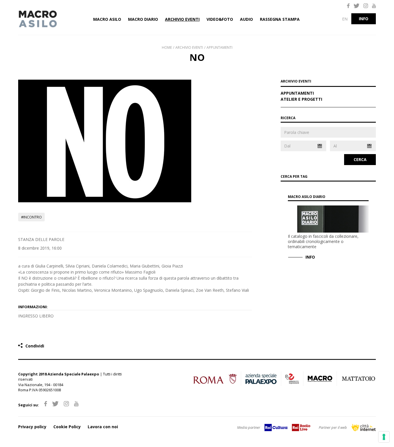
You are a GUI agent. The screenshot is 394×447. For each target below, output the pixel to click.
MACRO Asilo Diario (306, 196)
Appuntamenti (219, 47)
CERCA (360, 159)
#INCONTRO (31, 217)
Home (167, 47)
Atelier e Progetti (301, 99)
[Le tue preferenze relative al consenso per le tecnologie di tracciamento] (383, 436)
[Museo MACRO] (44, 19)
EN (345, 19)
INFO (363, 18)
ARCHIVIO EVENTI (296, 82)
